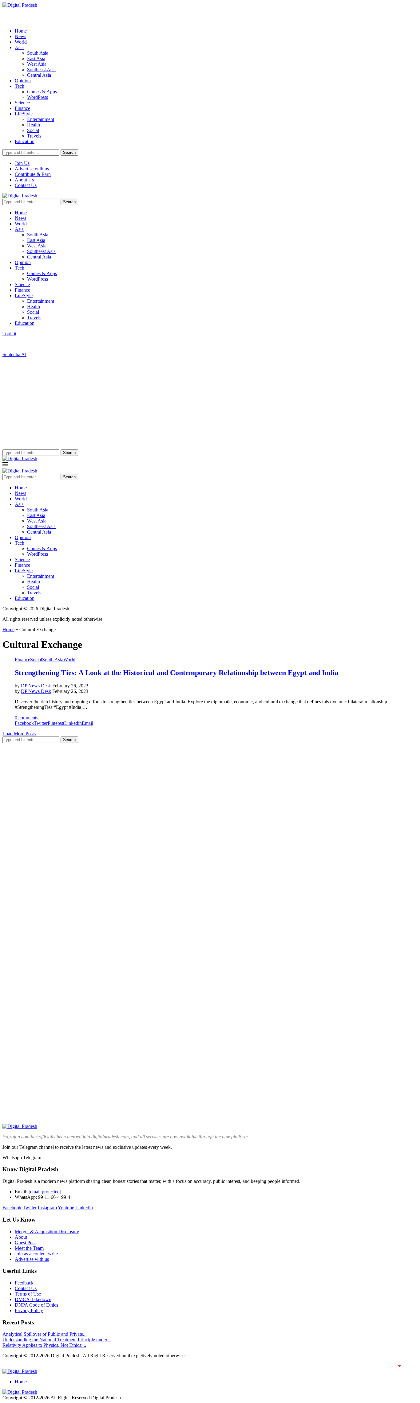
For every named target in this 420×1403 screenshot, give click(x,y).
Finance (22, 108)
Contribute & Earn (33, 174)
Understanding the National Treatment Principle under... (56, 1339)
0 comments (26, 717)
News (20, 36)
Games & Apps (42, 91)
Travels (34, 135)
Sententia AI (14, 354)
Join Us (22, 163)
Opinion (23, 80)
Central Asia (39, 75)
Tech (19, 86)
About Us (24, 179)
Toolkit (9, 333)
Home (21, 30)
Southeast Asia (41, 69)
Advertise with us (32, 168)
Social (33, 130)
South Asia (37, 53)
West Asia (36, 64)
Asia (19, 47)
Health (33, 124)
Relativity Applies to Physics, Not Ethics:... (44, 1345)
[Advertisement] (210, 403)
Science (22, 102)
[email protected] (45, 1191)
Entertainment (40, 119)
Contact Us (26, 185)
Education (24, 141)
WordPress (37, 97)
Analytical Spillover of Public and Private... (44, 1334)
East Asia (36, 58)
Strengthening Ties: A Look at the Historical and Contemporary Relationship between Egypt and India (177, 673)
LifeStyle (24, 113)
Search (69, 152)
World (21, 42)
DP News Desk (36, 685)
